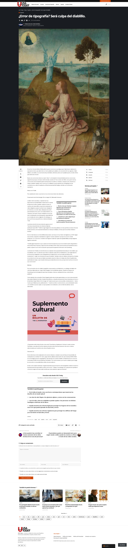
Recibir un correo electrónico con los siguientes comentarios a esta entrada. (39, 471)
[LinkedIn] (97, 175)
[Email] (22, 20)
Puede (22, 519)
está (102, 516)
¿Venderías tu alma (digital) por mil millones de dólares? (65, 217)
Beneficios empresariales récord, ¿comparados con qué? (73, 505)
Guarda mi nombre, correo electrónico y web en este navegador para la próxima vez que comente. (40, 468)
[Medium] (97, 177)
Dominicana (81, 516)
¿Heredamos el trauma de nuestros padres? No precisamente (65, 221)
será (50, 419)
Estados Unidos (88, 198)
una (54, 516)
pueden (48, 519)
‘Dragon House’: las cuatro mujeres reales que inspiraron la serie (97, 505)
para (33, 516)
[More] (29, 20)
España (22, 12)
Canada (86, 188)
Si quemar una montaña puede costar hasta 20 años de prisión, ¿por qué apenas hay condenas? (52, 506)
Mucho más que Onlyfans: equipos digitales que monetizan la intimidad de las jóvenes (66, 207)
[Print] (27, 20)
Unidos (41, 519)
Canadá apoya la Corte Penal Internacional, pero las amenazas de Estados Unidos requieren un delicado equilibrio (92, 225)
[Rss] (24, 545)
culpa (36, 419)
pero (89, 516)
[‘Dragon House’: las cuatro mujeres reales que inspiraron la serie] (98, 496)
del (39, 419)
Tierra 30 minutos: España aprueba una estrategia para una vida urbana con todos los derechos (65, 213)
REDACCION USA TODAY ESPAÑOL (32, 23)
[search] (106, 4)
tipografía (55, 419)
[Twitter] (97, 169)
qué (59, 516)
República (95, 516)
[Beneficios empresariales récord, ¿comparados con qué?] (75, 496)
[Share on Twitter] (20, 20)
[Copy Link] (24, 20)
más (69, 516)
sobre (74, 516)
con (64, 516)
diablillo (42, 419)
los (24, 516)
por (43, 516)
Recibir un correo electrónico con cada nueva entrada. (33, 474)
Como (48, 516)
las (28, 516)
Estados (35, 519)
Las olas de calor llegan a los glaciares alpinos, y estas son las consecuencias (52, 397)
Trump (28, 519)
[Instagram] (97, 172)
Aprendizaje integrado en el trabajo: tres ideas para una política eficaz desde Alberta (91, 191)
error (47, 419)
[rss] (97, 180)
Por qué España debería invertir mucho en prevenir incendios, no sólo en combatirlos (29, 506)
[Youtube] (19, 545)
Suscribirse (64, 381)
